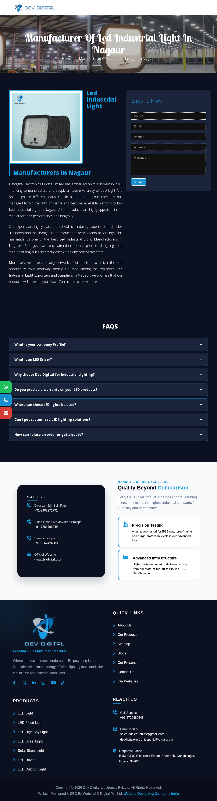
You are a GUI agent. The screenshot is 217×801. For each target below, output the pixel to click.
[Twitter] (25, 683)
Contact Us (126, 672)
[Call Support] (6, 400)
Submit (138, 182)
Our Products (127, 634)
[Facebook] (16, 683)
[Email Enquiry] (6, 413)
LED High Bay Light (33, 732)
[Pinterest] (64, 683)
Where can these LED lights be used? (45, 404)
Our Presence (128, 662)
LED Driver (26, 760)
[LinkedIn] (35, 683)
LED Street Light (30, 741)
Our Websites (128, 681)
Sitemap (124, 644)
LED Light (25, 713)
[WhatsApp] (6, 387)
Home (67, 58)
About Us (125, 625)
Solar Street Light (31, 750)
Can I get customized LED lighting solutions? (52, 419)
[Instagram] (45, 683)
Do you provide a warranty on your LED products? (55, 389)
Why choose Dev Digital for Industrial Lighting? (54, 374)
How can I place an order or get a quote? (48, 434)
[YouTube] (54, 683)
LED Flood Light (30, 722)
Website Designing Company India (151, 793)
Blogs (122, 653)
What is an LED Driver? (33, 359)
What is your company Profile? (40, 344)
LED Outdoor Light (32, 769)
